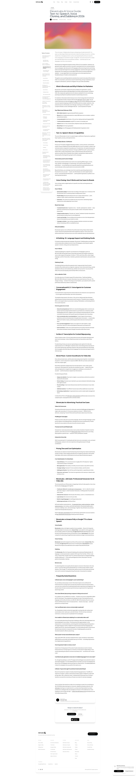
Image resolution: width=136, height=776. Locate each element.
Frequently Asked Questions (45, 153)
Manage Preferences (129, 771)
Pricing (58, 1)
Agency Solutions (53, 756)
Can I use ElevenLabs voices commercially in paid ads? (46, 165)
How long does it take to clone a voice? (47, 179)
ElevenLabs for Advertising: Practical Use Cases (46, 111)
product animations (86, 504)
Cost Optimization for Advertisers (46, 130)
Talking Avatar (40, 747)
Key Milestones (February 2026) (46, 61)
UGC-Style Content (53, 753)
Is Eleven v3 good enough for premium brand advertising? (46, 188)
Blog (62, 1)
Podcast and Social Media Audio (46, 121)
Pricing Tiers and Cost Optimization (46, 127)
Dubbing (44, 147)
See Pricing (80, 714)
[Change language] (90, 2)
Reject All (124, 773)
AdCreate (64, 485)
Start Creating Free (71, 714)
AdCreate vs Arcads (66, 742)
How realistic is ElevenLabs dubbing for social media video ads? (47, 170)
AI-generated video (76, 504)
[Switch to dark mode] (93, 2)
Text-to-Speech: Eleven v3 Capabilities (46, 64)
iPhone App (77, 751)
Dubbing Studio (46, 92)
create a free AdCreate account (79, 691)
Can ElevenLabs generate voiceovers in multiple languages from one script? (46, 184)
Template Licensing (90, 749)
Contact (76, 756)
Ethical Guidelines (46, 82)
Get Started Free (92, 733)
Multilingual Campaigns (45, 117)
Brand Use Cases (46, 80)
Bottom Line (45, 149)
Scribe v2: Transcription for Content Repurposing (46, 102)
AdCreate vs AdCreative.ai (67, 749)
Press (76, 758)
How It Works (45, 78)
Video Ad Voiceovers (46, 114)
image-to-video (73, 101)
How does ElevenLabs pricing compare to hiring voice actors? (47, 161)
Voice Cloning (45, 145)
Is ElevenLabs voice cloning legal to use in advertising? (46, 156)
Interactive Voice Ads (46, 123)
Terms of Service (90, 744)
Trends (70, 1)
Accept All (119, 771)
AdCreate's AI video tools (88, 409)
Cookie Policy (89, 747)
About (76, 753)
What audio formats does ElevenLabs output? (46, 175)
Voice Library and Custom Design (46, 71)
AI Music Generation (41, 749)
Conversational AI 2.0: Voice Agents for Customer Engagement (46, 97)
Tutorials (52, 7)
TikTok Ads (52, 744)
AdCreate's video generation (73, 395)
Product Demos (53, 751)
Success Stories (76, 1)
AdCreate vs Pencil (66, 751)
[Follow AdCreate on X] (38, 769)
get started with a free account (64, 514)
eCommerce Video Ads (54, 742)
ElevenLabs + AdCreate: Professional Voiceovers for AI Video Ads (46, 134)
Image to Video (41, 744)
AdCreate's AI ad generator (75, 489)
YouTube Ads (52, 749)
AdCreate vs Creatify (66, 744)
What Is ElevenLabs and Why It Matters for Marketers (46, 56)
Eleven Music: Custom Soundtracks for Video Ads (46, 106)
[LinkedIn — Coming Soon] (42, 769)
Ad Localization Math (46, 94)
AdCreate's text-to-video (83, 99)
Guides (66, 1)
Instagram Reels (53, 747)
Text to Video (40, 742)
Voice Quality (45, 142)
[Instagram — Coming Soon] (40, 769)
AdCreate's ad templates (64, 512)
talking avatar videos (76, 431)
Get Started (97, 1)
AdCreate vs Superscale (67, 747)
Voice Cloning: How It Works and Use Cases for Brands (46, 74)
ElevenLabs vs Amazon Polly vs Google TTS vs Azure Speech (46, 139)
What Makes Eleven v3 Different (47, 68)
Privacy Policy (89, 742)
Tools (54, 1)
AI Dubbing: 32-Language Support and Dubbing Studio (46, 86)
